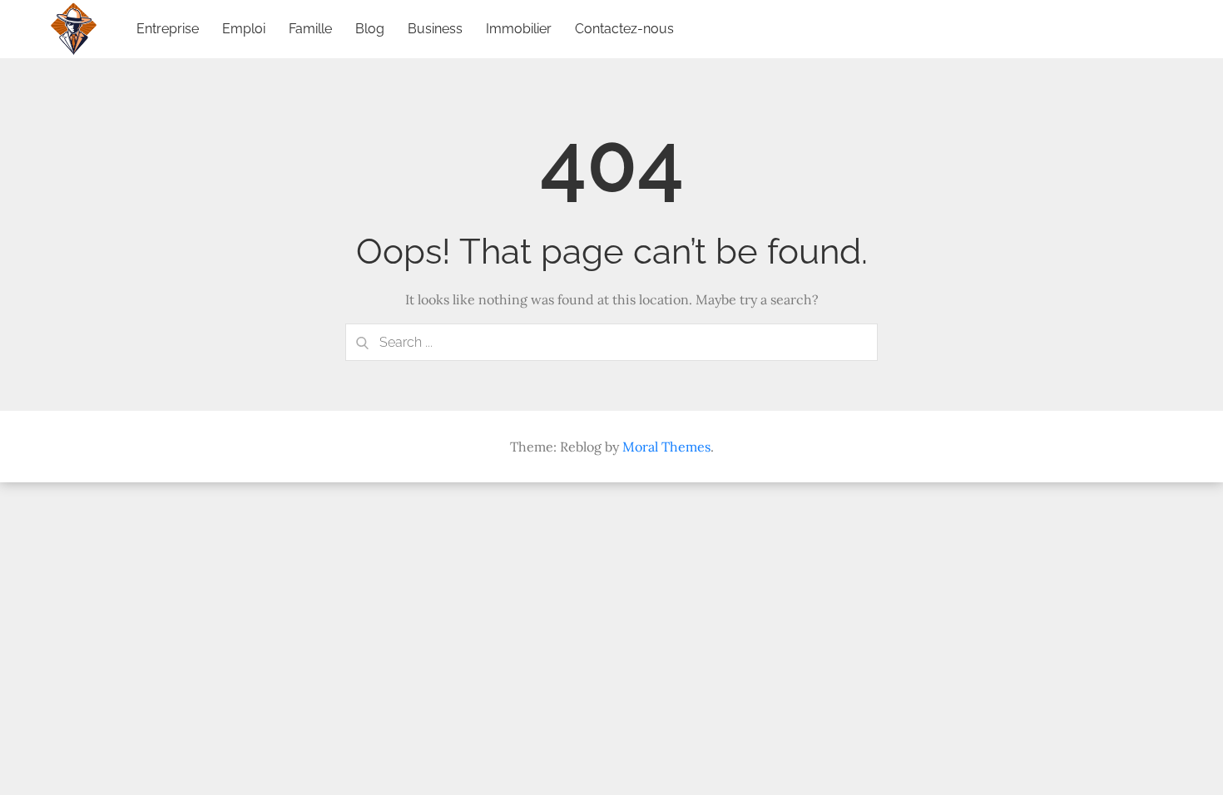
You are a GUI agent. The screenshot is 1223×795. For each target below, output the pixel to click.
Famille (310, 29)
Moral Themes (666, 446)
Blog (369, 29)
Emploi (243, 29)
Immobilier (519, 29)
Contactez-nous (624, 29)
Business (435, 29)
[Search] (362, 342)
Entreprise (167, 29)
